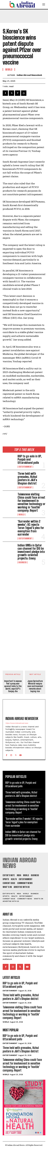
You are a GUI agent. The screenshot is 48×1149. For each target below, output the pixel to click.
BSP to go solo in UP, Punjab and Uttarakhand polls (30, 459)
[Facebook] (5, 93)
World (21, 515)
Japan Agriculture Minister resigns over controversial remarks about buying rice (35, 686)
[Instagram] (11, 755)
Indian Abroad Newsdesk (29, 75)
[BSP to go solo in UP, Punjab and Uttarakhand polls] (9, 460)
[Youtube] (20, 755)
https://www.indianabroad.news (16, 723)
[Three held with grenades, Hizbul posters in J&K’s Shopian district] (9, 478)
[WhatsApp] (23, 93)
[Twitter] (11, 93)
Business (23, 562)
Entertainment (25, 467)
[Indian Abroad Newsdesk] (5, 75)
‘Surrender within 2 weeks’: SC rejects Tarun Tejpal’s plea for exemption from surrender (31, 528)
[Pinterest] (17, 93)
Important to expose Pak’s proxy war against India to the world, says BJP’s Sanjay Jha (13, 686)
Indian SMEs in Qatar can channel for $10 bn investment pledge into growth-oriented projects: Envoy (31, 551)
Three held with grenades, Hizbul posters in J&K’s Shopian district (27, 478)
